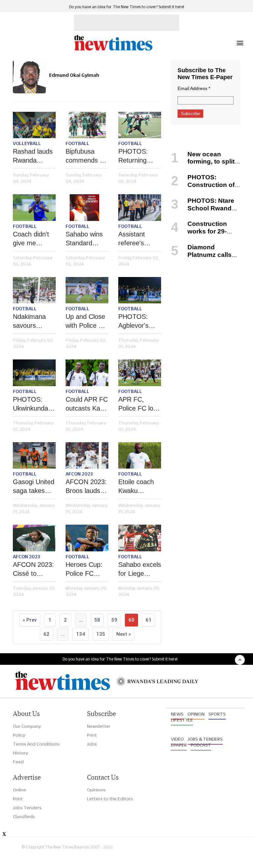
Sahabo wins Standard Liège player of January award (84, 239)
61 (149, 620)
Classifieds (24, 816)
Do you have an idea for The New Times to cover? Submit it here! (126, 7)
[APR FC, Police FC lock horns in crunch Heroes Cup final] (139, 372)
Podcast (201, 745)
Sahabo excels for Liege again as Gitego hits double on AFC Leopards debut (139, 569)
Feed (18, 761)
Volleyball (27, 143)
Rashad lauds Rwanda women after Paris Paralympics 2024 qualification (33, 156)
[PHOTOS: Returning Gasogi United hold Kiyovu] (139, 125)
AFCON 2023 (79, 474)
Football (77, 143)
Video (177, 739)
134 (80, 634)
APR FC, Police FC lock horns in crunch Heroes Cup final (139, 404)
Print (92, 735)
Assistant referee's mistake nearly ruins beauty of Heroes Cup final (139, 239)
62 (46, 634)
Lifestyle (182, 720)
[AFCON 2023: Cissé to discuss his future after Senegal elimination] (34, 538)
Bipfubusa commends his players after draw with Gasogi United (87, 156)
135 (100, 634)
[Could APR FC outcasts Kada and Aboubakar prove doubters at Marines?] (87, 372)
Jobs (92, 744)
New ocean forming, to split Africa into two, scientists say (203, 165)
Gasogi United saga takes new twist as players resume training (33, 486)
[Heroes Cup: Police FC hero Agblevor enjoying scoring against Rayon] (87, 538)
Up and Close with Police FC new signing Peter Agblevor (86, 321)
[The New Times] (113, 49)
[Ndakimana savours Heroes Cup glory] (34, 290)
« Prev (30, 620)
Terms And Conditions (36, 744)
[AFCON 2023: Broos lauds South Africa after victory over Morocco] (87, 455)
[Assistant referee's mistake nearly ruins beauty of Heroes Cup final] (139, 207)
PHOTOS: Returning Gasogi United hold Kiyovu (139, 156)
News (177, 714)
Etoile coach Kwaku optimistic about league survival (137, 486)
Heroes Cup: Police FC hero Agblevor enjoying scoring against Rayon (86, 569)
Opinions (96, 789)
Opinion (196, 714)
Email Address (194, 88)
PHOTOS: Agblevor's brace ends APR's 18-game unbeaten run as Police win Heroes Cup (137, 321)
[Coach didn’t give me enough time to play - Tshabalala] (34, 207)
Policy (19, 735)
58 (97, 620)
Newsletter (98, 726)
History (20, 752)
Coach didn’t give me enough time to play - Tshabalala (31, 239)
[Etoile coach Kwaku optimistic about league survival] (139, 455)
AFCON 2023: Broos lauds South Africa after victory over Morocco (86, 486)
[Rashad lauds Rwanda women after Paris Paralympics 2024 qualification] (34, 125)
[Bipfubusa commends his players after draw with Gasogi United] (87, 125)
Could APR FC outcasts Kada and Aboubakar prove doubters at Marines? (87, 404)
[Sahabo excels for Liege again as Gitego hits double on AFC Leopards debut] (139, 538)
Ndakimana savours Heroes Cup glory (30, 321)
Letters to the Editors (110, 798)
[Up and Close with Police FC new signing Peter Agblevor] (87, 290)
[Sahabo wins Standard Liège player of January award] (87, 207)
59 (114, 620)
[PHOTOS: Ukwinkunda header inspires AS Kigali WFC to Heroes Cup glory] (34, 372)
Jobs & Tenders (205, 739)
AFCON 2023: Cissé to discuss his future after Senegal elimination (33, 569)
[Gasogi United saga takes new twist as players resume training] (34, 455)
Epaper (179, 745)
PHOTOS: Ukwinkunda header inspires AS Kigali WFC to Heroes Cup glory (33, 404)
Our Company (27, 726)
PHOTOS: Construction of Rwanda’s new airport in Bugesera (203, 188)
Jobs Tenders (27, 807)
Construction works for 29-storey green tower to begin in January (203, 235)
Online (19, 789)
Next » (123, 634)
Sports (217, 714)
